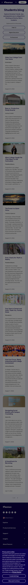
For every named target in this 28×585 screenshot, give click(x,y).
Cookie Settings (14, 576)
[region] (14, 567)
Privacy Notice (17, 572)
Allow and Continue (14, 581)
